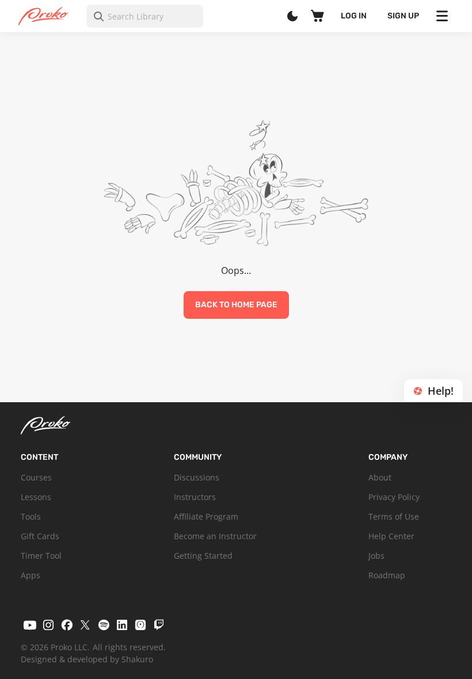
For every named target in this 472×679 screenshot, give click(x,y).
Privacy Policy (394, 496)
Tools (31, 516)
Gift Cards (40, 536)
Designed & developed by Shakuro (87, 659)
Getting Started (203, 555)
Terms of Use (393, 516)
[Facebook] (67, 625)
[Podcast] (140, 625)
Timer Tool (41, 555)
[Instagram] (48, 625)
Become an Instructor (215, 536)
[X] (85, 625)
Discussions (196, 477)
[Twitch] (159, 625)
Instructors (195, 496)
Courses (36, 477)
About (379, 477)
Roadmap (386, 575)
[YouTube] (30, 625)
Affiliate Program (206, 516)
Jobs (376, 555)
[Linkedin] (122, 625)
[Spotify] (104, 625)
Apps (30, 575)
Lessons (36, 496)
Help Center (391, 536)
